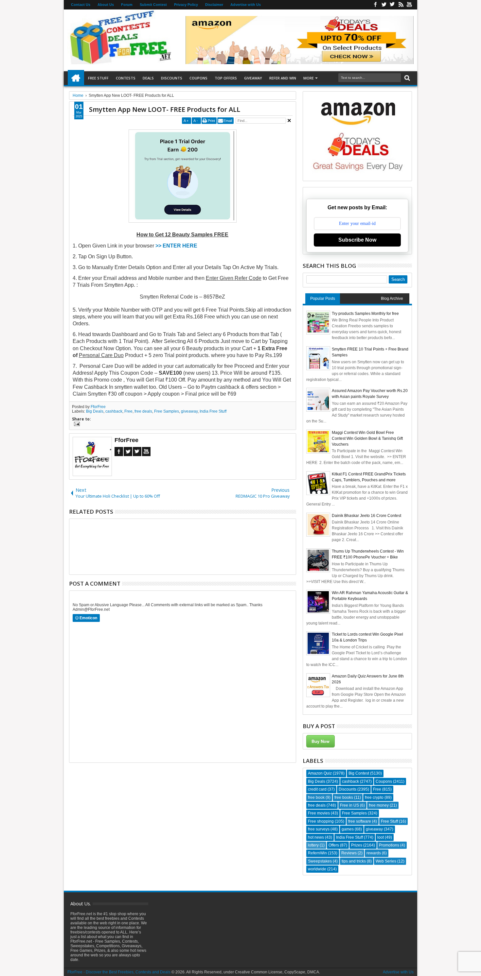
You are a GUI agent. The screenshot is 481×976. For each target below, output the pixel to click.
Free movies (319, 813)
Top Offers (226, 78)
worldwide (317, 869)
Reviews (349, 853)
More (308, 78)
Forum (127, 5)
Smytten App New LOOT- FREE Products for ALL (164, 109)
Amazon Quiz (320, 773)
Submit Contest (153, 5)
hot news (316, 837)
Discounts (171, 78)
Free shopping (321, 821)
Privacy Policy (186, 5)
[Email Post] (76, 424)
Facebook (375, 4)
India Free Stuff (213, 411)
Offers (334, 845)
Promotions (389, 845)
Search (406, 78)
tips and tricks (354, 861)
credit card (317, 789)
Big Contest (358, 773)
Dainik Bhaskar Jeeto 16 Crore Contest (366, 515)
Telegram (137, 451)
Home (76, 78)
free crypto (374, 797)
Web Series (386, 861)
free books (343, 797)
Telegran (392, 4)
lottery (313, 845)
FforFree (98, 406)
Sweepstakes (320, 861)
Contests (125, 78)
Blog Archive (392, 298)
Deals (148, 78)
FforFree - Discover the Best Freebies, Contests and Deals (118, 972)
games (348, 829)
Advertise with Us (245, 5)
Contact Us (80, 5)
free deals (143, 411)
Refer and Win (282, 78)
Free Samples (166, 411)
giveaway (189, 411)
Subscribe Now (357, 240)
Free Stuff (98, 78)
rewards (373, 853)
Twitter (384, 4)
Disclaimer (214, 5)
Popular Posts (322, 298)
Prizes (356, 845)
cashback (113, 411)
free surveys (319, 829)
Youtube (409, 4)
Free (128, 411)
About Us (106, 5)
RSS (401, 4)
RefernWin (317, 853)
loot (380, 837)
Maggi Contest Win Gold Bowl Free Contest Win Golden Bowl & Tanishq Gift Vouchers (367, 438)
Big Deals (94, 411)
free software (359, 821)
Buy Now (321, 741)
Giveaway (253, 78)
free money (379, 805)
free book (316, 797)
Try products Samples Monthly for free (365, 313)
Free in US (349, 805)
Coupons (198, 78)
